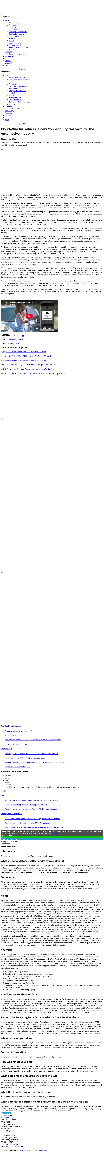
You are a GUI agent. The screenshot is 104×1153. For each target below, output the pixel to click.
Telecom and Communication (20, 47)
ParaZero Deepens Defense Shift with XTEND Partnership (27, 823)
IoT (2, 795)
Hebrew (8, 61)
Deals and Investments (17, 54)
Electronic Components (18, 32)
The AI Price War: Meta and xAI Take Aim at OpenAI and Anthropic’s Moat (33, 740)
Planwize (43, 1150)
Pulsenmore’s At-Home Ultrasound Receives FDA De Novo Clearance (31, 809)
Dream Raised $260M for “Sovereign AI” (20, 744)
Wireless (12, 49)
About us (8, 58)
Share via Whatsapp (16, 335)
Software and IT (15, 45)
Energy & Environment (17, 36)
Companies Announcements (19, 25)
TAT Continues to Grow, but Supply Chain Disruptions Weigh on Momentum (34, 827)
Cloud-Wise (16, 343)
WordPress (20, 1150)
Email (7, 780)
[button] (5, 17)
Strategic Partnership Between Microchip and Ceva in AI (26, 805)
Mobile (11, 41)
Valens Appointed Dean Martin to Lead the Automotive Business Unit (31, 754)
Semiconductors (15, 43)
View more (55, 833)
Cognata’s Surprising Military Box (17, 767)
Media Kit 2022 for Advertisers (12, 1146)
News (7, 21)
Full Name (9, 776)
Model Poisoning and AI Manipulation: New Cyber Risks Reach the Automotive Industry (38, 762)
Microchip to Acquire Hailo (15, 735)
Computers (13, 27)
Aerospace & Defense (17, 23)
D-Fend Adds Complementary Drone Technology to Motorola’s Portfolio (32, 819)
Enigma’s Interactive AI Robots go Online (20, 731)
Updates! (8, 63)
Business (8, 52)
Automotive (13, 339)
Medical (12, 38)
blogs (7, 65)
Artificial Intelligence (11, 726)
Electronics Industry (16, 34)
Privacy (8, 785)
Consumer (13, 29)
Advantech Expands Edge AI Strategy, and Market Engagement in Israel (32, 800)
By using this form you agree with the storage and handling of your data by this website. (45, 787)
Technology (9, 56)
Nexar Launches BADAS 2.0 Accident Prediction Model (25, 758)
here (37, 1026)
